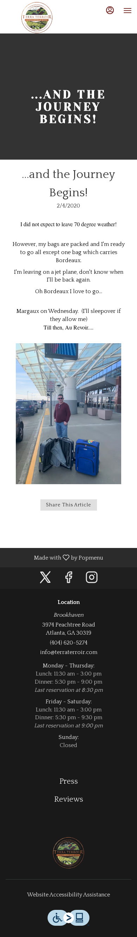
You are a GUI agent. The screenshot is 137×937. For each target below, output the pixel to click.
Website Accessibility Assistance (68, 895)
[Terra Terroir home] (36, 17)
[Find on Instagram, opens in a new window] (91, 580)
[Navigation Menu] (127, 11)
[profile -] (110, 10)
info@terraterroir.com (68, 652)
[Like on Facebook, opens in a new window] (68, 580)
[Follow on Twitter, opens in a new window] (45, 580)
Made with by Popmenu (54, 557)
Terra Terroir (68, 853)
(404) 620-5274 (68, 643)
